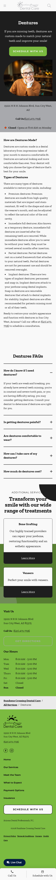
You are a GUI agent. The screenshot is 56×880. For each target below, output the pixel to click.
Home (7, 759)
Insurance (9, 798)
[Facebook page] (6, 750)
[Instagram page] (12, 750)
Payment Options (14, 790)
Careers (38, 836)
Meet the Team (12, 774)
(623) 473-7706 (32, 118)
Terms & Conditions (25, 836)
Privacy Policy (10, 836)
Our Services (11, 767)
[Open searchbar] (49, 5)
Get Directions (27, 641)
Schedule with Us (28, 51)
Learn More (28, 558)
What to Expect (13, 782)
